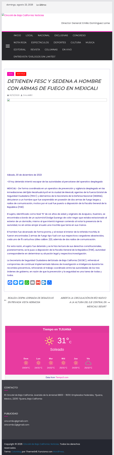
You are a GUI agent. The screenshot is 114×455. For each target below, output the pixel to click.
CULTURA (76, 42)
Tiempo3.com (62, 377)
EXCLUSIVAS (61, 35)
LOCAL (29, 35)
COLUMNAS (51, 49)
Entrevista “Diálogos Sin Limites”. (35, 56)
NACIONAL (44, 35)
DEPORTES (60, 42)
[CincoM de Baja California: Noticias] (23, 15)
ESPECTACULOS (40, 42)
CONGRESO (79, 35)
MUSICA (90, 42)
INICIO (17, 35)
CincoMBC (28, 95)
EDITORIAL (20, 49)
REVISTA (35, 49)
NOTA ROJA (20, 42)
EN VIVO (67, 49)
